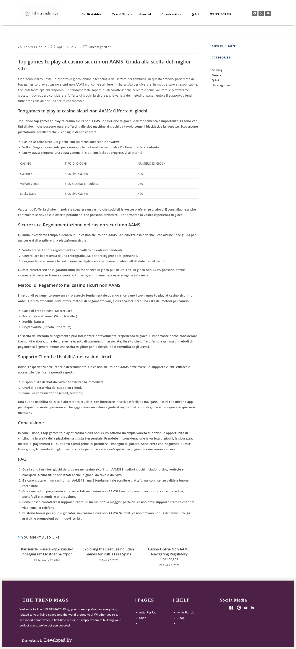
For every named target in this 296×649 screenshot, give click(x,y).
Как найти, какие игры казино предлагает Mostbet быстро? (47, 551)
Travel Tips (120, 14)
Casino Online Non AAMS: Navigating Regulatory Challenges (169, 554)
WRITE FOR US (220, 14)
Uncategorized (100, 47)
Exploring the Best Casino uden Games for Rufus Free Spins (108, 551)
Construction (171, 14)
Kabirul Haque (35, 47)
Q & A (196, 14)
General (145, 14)
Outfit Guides (91, 14)
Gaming (217, 70)
